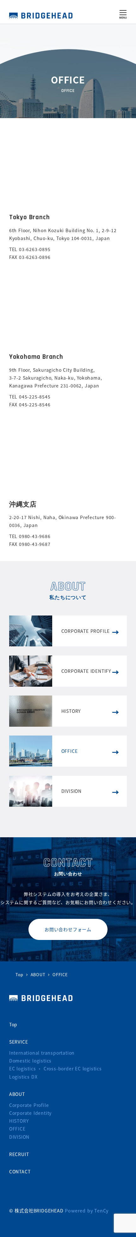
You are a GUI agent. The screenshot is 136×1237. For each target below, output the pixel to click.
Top (13, 1024)
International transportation (42, 1053)
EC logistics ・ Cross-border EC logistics (55, 1068)
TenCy (101, 1210)
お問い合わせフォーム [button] (68, 929)
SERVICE (18, 1042)
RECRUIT (19, 1154)
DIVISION (19, 1137)
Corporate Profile (29, 1105)
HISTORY (19, 1121)
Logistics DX (23, 1077)
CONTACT (20, 1171)
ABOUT (17, 1094)
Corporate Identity (30, 1113)
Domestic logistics (30, 1060)
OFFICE (17, 1128)
